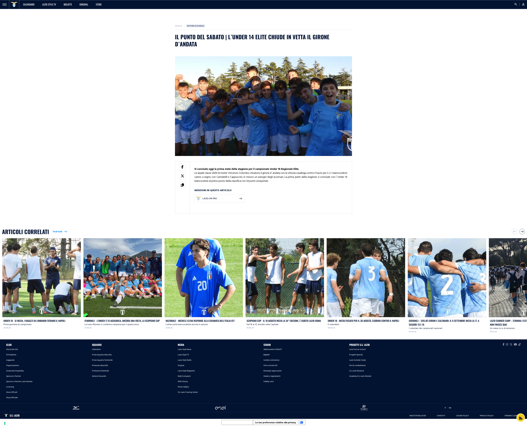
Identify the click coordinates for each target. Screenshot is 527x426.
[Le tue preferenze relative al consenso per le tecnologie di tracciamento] (4, 423)
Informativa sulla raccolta (237, 422)
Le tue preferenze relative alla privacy (275, 422)
